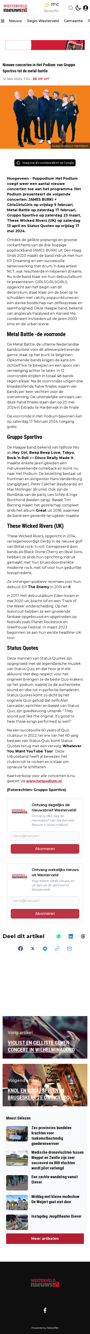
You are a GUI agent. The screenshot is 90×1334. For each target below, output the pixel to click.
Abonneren (45, 849)
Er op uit (41, 79)
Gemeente (73, 21)
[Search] (70, 8)
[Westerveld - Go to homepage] (45, 1282)
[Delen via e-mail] (69, 948)
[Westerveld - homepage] (18, 8)
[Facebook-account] (45, 1310)
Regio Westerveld (43, 21)
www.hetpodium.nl (44, 781)
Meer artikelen (45, 1238)
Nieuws (15, 21)
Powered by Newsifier (45, 1327)
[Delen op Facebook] (20, 948)
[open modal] (85, 8)
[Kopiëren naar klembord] (57, 948)
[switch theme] (78, 8)
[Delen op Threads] (83, 936)
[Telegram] (45, 948)
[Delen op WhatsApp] (58, 936)
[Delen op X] (32, 948)
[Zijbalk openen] (2, 21)
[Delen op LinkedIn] (70, 936)
